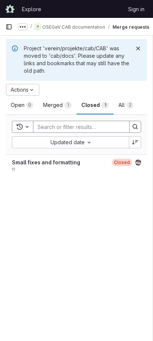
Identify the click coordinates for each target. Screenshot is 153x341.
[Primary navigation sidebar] (9, 27)
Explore (31, 9)
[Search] (135, 127)
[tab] (22, 105)
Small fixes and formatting (46, 162)
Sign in (136, 9)
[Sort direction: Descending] (135, 142)
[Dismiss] (138, 48)
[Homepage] (10, 9)
